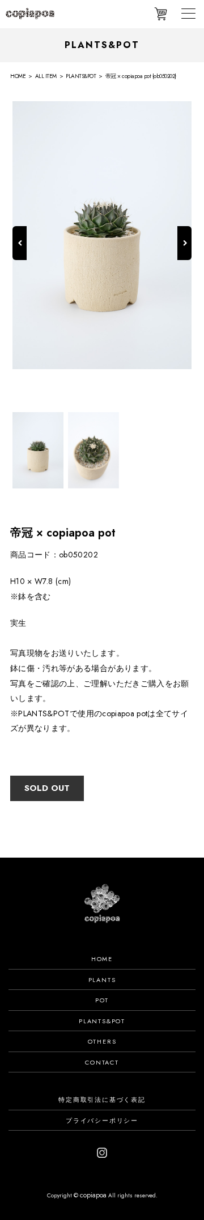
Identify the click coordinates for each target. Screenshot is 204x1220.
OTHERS (102, 1041)
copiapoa (93, 1195)
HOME (102, 958)
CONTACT (101, 1062)
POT (102, 1000)
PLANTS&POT (102, 1021)
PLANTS (102, 979)
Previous (19, 255)
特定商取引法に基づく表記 (101, 1099)
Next (184, 255)
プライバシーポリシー (102, 1120)
